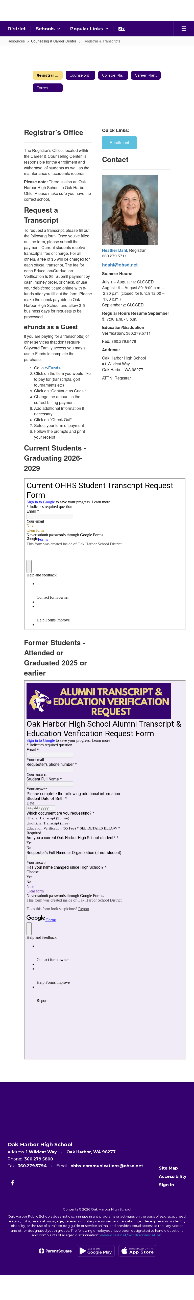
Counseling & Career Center (53, 40)
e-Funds (53, 368)
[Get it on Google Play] (96, 1251)
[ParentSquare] (55, 1251)
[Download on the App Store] (137, 1251)
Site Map (168, 1168)
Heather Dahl (114, 250)
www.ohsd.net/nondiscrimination (130, 1235)
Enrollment (119, 142)
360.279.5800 (38, 1159)
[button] (48, 28)
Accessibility (172, 1176)
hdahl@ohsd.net (120, 264)
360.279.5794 (32, 1165)
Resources (16, 40)
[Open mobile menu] (184, 28)
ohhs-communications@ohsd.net (106, 1165)
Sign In (166, 1184)
